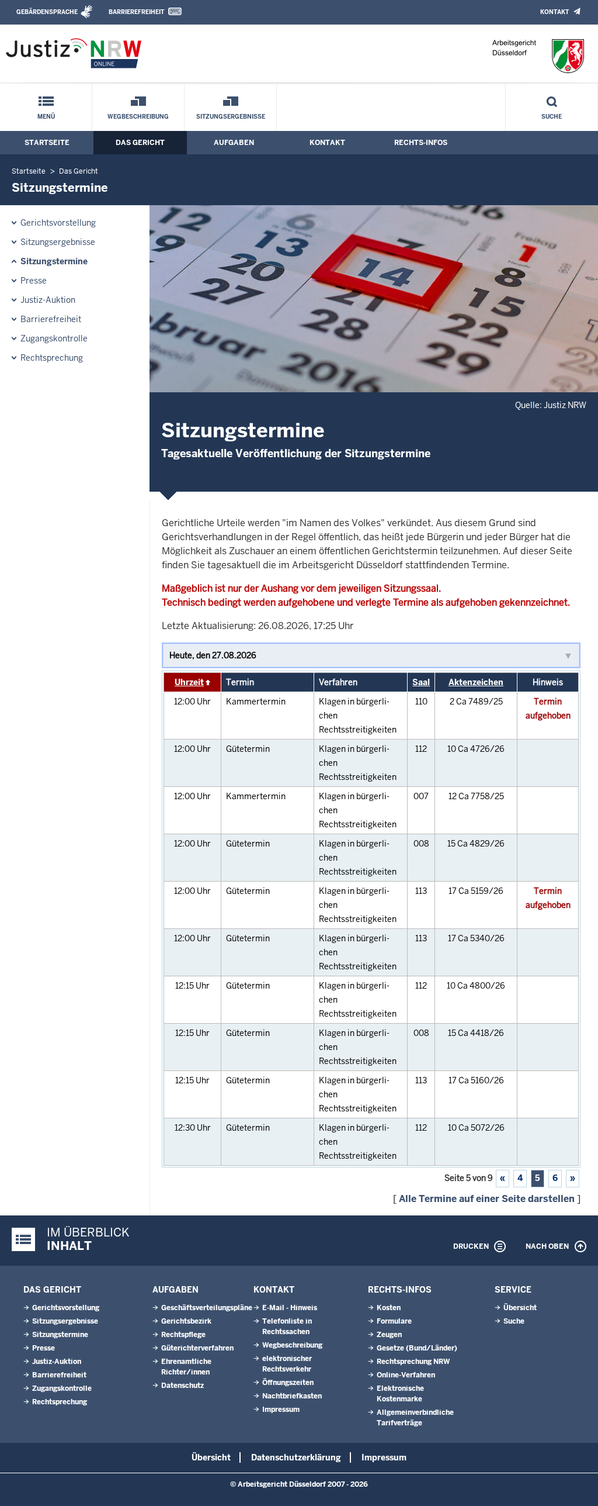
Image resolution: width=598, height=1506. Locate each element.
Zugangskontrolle (54, 338)
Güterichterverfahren (197, 1348)
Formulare (394, 1321)
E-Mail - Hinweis (289, 1307)
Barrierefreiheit (136, 12)
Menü (46, 116)
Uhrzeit (189, 682)
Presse (33, 280)
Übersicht (520, 1307)
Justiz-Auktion (47, 300)
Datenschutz (182, 1385)
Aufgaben (234, 142)
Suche (551, 116)
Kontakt (554, 12)
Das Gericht (140, 142)
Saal (421, 682)
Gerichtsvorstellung (58, 222)
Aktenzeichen (475, 682)
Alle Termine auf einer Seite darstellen (487, 1199)
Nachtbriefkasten (292, 1396)
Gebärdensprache (47, 12)
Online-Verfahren (406, 1375)
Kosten (389, 1307)
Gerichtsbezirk (186, 1321)
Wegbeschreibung (138, 116)
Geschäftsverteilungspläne (206, 1307)
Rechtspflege (183, 1334)
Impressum (281, 1409)
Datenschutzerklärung (296, 1457)
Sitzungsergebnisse (230, 116)
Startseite (47, 142)
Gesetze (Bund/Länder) (417, 1348)
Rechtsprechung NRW (413, 1361)
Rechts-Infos (420, 142)
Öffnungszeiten (288, 1382)
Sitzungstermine (54, 261)
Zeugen (389, 1334)
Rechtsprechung (51, 358)
